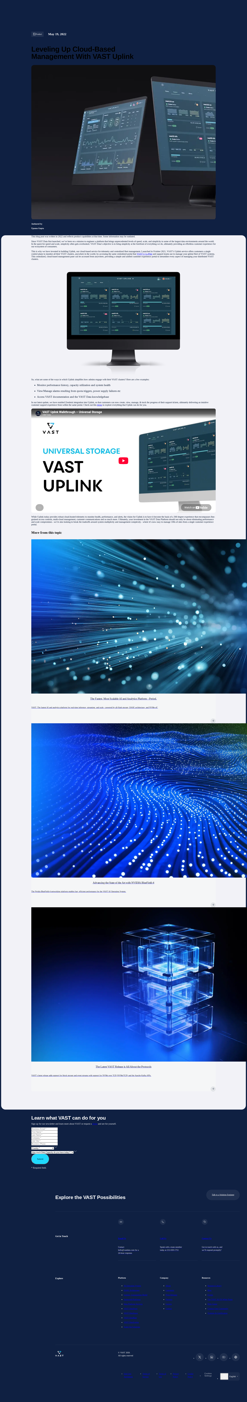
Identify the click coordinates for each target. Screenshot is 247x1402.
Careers (169, 1304)
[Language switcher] (224, 1376)
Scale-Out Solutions (132, 1327)
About (168, 1286)
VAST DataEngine (131, 1322)
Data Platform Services (133, 1304)
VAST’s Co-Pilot (144, 254)
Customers (170, 1290)
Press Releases (171, 1295)
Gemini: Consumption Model (135, 1295)
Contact (169, 1309)
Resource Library (215, 1286)
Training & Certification (217, 1313)
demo (99, 405)
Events (210, 1295)
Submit (40, 1159)
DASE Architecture (132, 1290)
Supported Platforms (132, 1299)
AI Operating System (132, 1286)
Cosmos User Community (218, 1309)
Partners (169, 1299)
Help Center (212, 1304)
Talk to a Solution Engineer (223, 1195)
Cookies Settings (208, 1374)
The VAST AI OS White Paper (220, 1299)
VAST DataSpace (131, 1313)
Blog (209, 1290)
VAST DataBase (130, 1318)
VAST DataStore (130, 1309)
